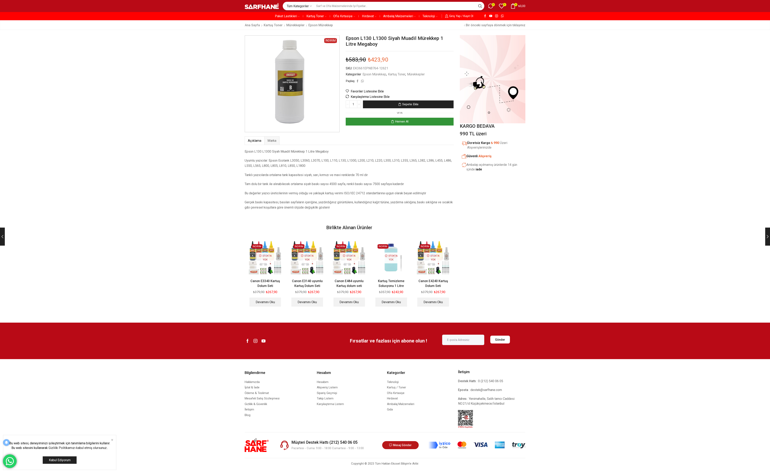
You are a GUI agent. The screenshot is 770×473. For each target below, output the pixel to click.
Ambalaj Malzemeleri (398, 16)
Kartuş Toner (315, 16)
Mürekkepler (295, 25)
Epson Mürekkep (320, 25)
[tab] (254, 140)
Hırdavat (368, 16)
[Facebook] (485, 16)
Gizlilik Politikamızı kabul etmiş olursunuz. (78, 448)
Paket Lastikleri (286, 16)
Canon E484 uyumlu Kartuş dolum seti (349, 283)
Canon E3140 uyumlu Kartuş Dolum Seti (307, 283)
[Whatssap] (502, 16)
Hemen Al (401, 121)
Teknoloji (428, 16)
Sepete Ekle (410, 104)
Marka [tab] (271, 141)
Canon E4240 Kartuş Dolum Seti (433, 283)
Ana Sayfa (252, 25)
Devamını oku (265, 302)
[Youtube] (490, 16)
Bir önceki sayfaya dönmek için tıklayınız (495, 25)
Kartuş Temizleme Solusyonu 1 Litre (391, 283)
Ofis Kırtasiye (343, 16)
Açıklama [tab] (254, 141)
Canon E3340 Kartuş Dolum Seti (265, 283)
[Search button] (480, 6)
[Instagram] (496, 16)
